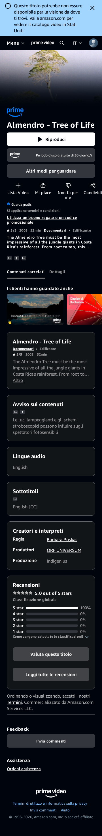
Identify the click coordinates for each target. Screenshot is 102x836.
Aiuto (65, 810)
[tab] (26, 271)
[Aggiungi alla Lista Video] (18, 185)
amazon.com (52, 18)
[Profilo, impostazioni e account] (93, 43)
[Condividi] (93, 185)
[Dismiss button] (92, 8)
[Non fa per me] (68, 185)
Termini (14, 702)
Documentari (55, 230)
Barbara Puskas (62, 539)
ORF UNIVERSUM (64, 550)
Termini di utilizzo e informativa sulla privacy (50, 803)
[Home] (42, 43)
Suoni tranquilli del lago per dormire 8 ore (35, 310)
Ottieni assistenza (24, 768)
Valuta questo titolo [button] (51, 654)
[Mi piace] (43, 185)
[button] (51, 139)
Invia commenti (43, 810)
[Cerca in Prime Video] (62, 43)
